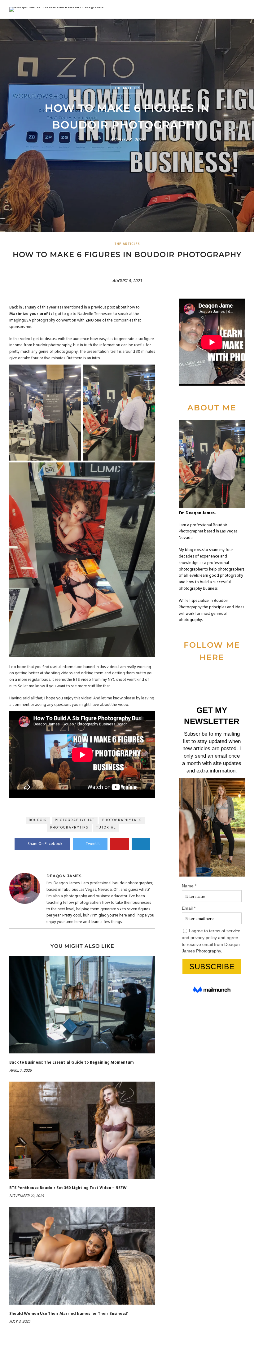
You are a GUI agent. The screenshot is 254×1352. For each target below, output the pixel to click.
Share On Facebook (45, 844)
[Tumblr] (228, 675)
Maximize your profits (30, 314)
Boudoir (38, 820)
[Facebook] (185, 675)
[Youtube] (206, 675)
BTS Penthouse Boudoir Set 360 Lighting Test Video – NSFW (68, 1188)
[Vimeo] (217, 675)
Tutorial (106, 827)
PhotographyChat (74, 820)
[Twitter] (196, 675)
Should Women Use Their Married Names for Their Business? (68, 1313)
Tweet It (93, 844)
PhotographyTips (69, 827)
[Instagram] (238, 675)
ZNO (89, 320)
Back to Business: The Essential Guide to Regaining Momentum (71, 1062)
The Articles (127, 88)
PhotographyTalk (122, 820)
